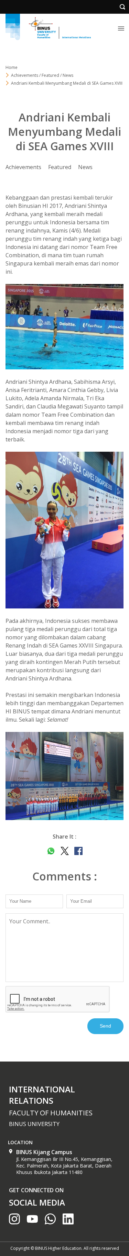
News (85, 167)
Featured (59, 167)
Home (12, 67)
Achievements (23, 167)
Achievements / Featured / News (42, 75)
